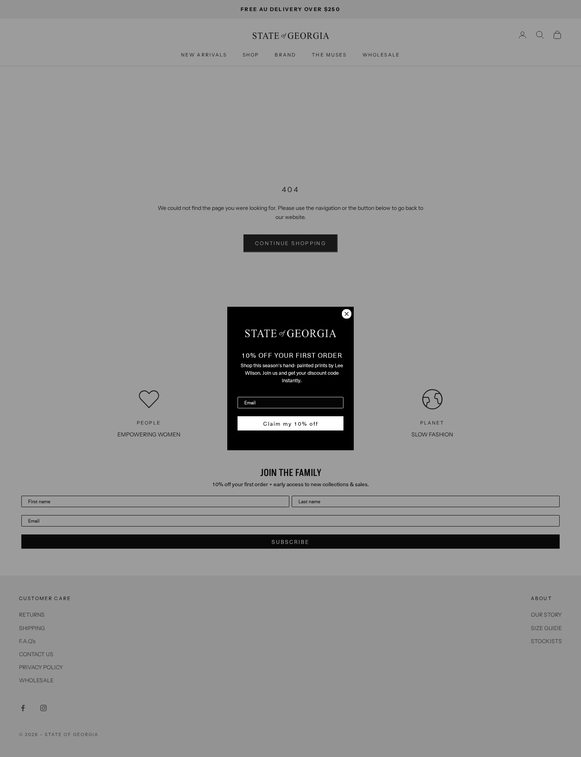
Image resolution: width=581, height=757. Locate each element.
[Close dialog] (347, 314)
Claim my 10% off (290, 423)
